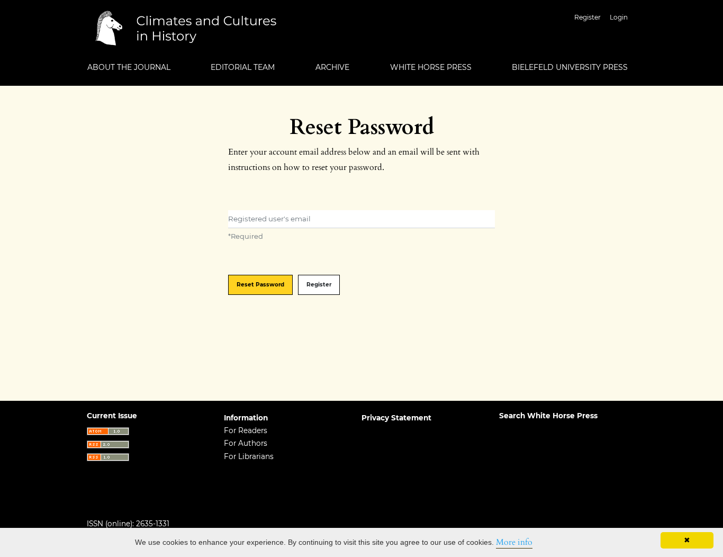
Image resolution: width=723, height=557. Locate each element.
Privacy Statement (396, 418)
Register (587, 17)
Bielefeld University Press (570, 67)
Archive (332, 67)
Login (619, 17)
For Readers (245, 430)
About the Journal (128, 67)
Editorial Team (243, 67)
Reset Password (260, 284)
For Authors (245, 443)
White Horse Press (431, 67)
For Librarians (249, 456)
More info (514, 542)
